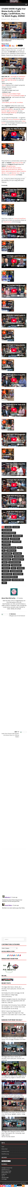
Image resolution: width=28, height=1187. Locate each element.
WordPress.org (5, 1154)
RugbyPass (4, 1174)
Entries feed (4, 1149)
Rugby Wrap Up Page (17, 162)
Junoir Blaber (16, 541)
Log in (3, 1146)
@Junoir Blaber (17, 168)
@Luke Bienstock (12, 169)
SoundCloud (16, 119)
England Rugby (7, 530)
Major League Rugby (6, 1171)
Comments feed (5, 1151)
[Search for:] (14, 939)
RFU (4, 550)
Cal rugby (16, 527)
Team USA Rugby (16, 565)
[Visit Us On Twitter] (8, 955)
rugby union (17, 553)
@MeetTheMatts (21, 171)
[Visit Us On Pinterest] (20, 955)
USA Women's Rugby (16, 571)
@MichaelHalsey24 (11, 171)
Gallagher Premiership (9, 533)
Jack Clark (12, 102)
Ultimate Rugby (5, 1177)
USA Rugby (5, 571)
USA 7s (13, 568)
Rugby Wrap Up (19, 556)
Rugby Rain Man (7, 553)
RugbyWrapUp (6, 559)
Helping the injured (11, 94)
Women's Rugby (18, 574)
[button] (26, 4)
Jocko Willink (5, 102)
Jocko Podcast (15, 538)
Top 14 (3, 1175)
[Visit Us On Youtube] (12, 955)
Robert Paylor (11, 550)
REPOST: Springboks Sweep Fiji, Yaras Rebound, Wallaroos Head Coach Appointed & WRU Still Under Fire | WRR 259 (14, 1000)
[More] (17, 45)
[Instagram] (4, 45)
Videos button (7, 222)
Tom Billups (19, 102)
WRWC (4, 582)
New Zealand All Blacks (9, 547)
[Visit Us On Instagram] (10, 955)
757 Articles (20, 598)
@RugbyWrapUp (10, 166)
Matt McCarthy (15, 19)
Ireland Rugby (18, 536)
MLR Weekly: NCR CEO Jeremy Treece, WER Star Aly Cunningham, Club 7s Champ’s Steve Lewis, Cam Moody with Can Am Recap (14, 1006)
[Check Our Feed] (16, 955)
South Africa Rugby (14, 562)
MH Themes (23, 1183)
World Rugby (6, 580)
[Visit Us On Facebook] (14, 955)
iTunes (9, 119)
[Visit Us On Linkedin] (18, 955)
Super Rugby (6, 565)
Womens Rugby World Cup (10, 577)
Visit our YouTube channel (8, 1136)
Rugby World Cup (7, 556)
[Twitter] (6, 45)
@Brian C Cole (5, 173)
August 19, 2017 (6, 19)
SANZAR (5, 562)
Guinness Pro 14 (5, 1169)
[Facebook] (8, 45)
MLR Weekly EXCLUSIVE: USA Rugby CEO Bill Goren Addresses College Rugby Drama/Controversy (13, 994)
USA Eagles (20, 568)
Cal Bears (8, 527)
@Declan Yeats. (16, 173)
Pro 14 (20, 547)
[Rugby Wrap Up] (14, 2)
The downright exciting (13, 95)
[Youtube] (2, 45)
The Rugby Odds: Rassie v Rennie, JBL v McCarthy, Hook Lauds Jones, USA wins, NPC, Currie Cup (13, 988)
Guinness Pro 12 (7, 536)
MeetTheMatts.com (6, 1172)
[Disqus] (14, 872)
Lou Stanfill (6, 544)
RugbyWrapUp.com (18, 559)
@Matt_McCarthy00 (7, 168)
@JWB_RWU (5, 169)
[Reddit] (10, 45)
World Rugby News (18, 580)
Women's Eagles (7, 574)
